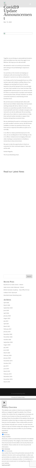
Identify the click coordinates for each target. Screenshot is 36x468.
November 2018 (8, 379)
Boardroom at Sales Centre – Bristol (17, 183)
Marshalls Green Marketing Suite (12, 295)
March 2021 (7, 326)
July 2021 (6, 321)
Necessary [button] (4, 432)
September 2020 (8, 342)
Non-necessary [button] (6, 449)
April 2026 (6, 302)
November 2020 (8, 337)
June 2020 (6, 350)
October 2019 (7, 363)
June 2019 (6, 368)
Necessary (7, 434)
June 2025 (6, 310)
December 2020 (8, 334)
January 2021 (7, 331)
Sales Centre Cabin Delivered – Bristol (13, 211)
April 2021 (6, 323)
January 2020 (7, 358)
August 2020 (7, 345)
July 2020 (6, 347)
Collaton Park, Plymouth (10, 292)
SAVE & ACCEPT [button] (6, 465)
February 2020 (7, 355)
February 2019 (7, 374)
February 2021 (7, 329)
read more (8, 198)
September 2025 (8, 308)
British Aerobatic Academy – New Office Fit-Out (17, 239)
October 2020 (7, 339)
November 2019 (8, 361)
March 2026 (7, 305)
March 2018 (7, 382)
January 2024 (7, 316)
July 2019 (6, 366)
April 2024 (6, 313)
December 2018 (8, 376)
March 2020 (7, 353)
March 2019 (7, 371)
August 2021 (7, 318)
